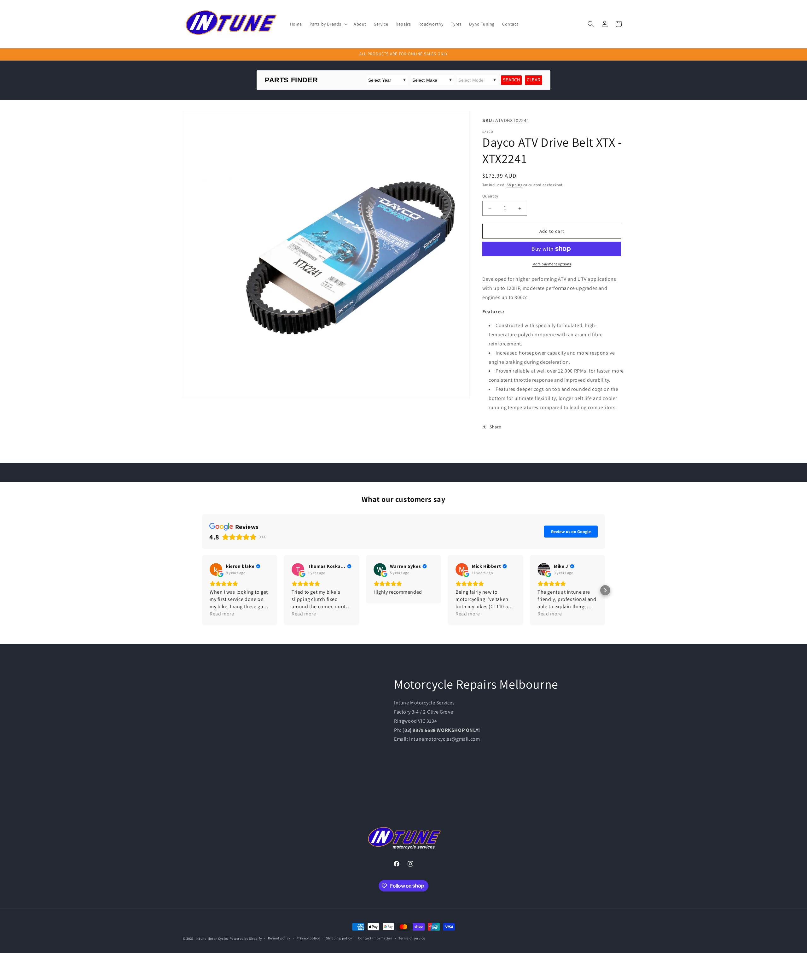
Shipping (515, 185)
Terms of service (411, 938)
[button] (328, 24)
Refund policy (279, 938)
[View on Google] (216, 569)
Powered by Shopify (245, 938)
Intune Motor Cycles (212, 938)
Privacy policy (308, 938)
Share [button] (495, 427)
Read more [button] (222, 613)
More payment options (551, 264)
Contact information (375, 938)
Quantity (490, 196)
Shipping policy (339, 938)
